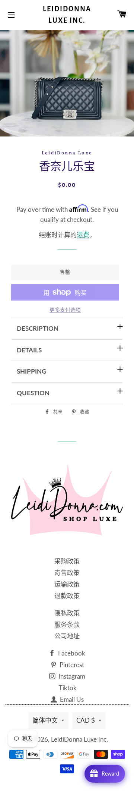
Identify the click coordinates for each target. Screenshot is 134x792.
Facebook (71, 653)
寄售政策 (67, 572)
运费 (83, 235)
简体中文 (45, 720)
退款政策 (67, 596)
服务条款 (67, 624)
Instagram (71, 676)
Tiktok (68, 688)
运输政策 (67, 584)
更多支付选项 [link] (65, 310)
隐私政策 (67, 613)
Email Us (71, 699)
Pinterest (71, 665)
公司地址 (67, 636)
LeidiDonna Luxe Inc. (67, 14)
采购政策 (67, 561)
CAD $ (85, 720)
